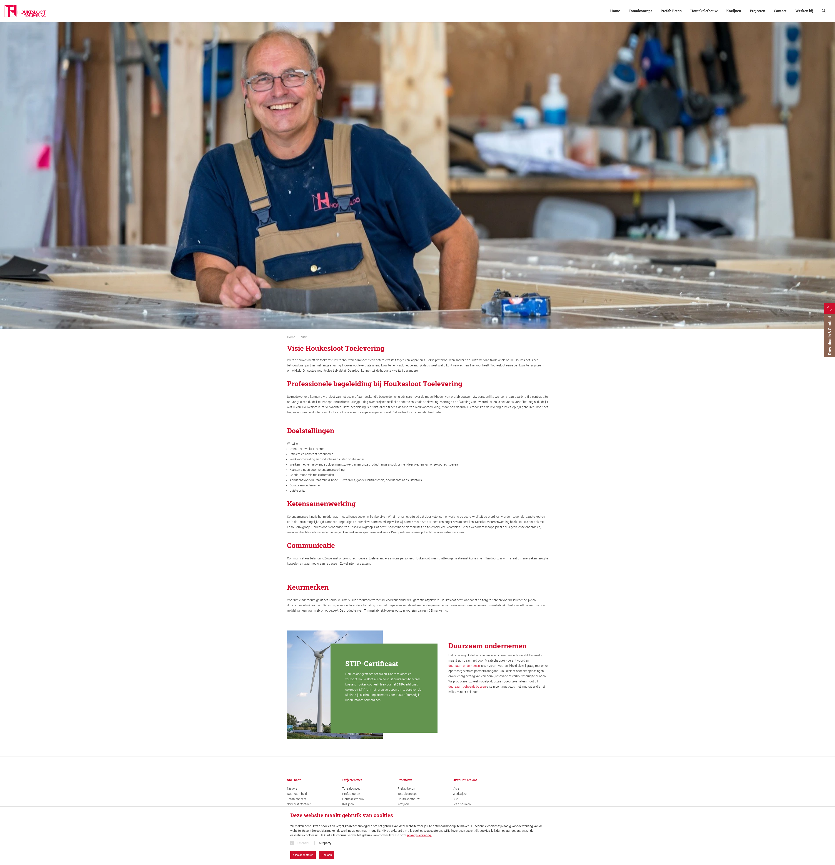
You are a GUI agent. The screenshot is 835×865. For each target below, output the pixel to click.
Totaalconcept (296, 799)
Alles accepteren (303, 855)
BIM (455, 799)
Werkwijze (459, 793)
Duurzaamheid (297, 793)
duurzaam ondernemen (464, 665)
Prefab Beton (351, 793)
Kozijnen (348, 804)
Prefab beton (406, 788)
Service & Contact (299, 804)
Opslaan (327, 855)
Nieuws (292, 788)
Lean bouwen (462, 804)
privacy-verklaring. (419, 835)
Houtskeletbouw (353, 799)
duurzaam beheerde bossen (467, 686)
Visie (456, 788)
